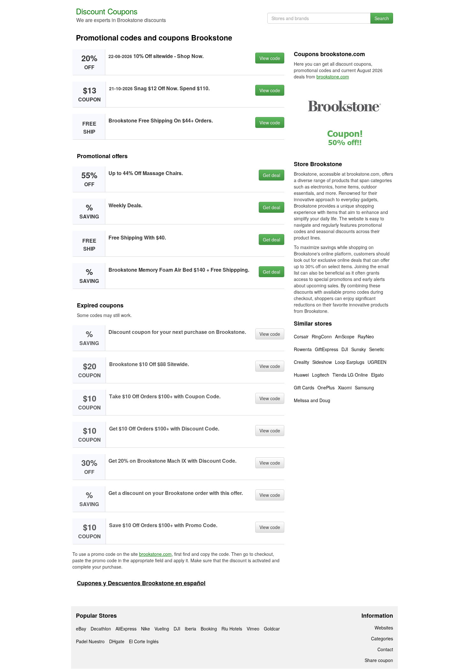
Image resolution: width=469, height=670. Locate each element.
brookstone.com (155, 554)
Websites (384, 627)
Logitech (320, 375)
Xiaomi (345, 387)
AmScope (344, 336)
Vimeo (253, 628)
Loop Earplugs (349, 362)
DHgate (116, 641)
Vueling (161, 628)
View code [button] (269, 58)
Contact (385, 649)
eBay (81, 628)
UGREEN (377, 362)
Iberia (190, 628)
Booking (209, 628)
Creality (301, 362)
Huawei (301, 375)
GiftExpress (326, 349)
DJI (344, 349)
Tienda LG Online (350, 375)
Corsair (301, 336)
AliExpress (126, 628)
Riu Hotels (231, 628)
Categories (382, 638)
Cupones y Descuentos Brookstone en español (141, 583)
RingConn (322, 336)
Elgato (377, 375)
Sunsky (358, 349)
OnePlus (326, 387)
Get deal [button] (271, 175)
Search (382, 18)
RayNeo (366, 336)
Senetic (376, 349)
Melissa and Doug (312, 400)
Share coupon (379, 660)
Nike (145, 628)
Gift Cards (304, 387)
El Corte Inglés (144, 641)
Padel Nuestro (90, 641)
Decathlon (101, 628)
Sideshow (322, 362)
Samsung (364, 387)
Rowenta (303, 349)
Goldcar (272, 628)
